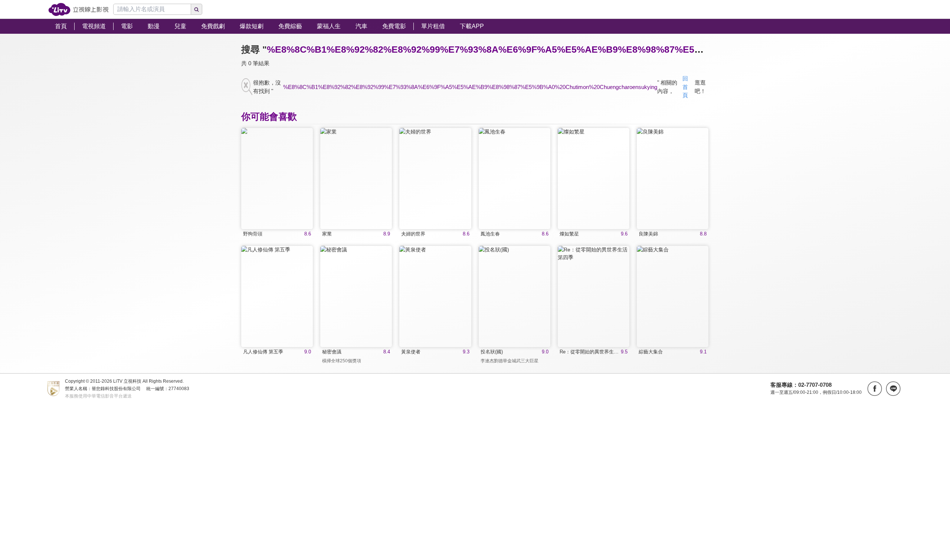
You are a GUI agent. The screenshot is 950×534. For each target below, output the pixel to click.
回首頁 (685, 86)
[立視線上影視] (78, 9)
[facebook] (874, 388)
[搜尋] (196, 9)
